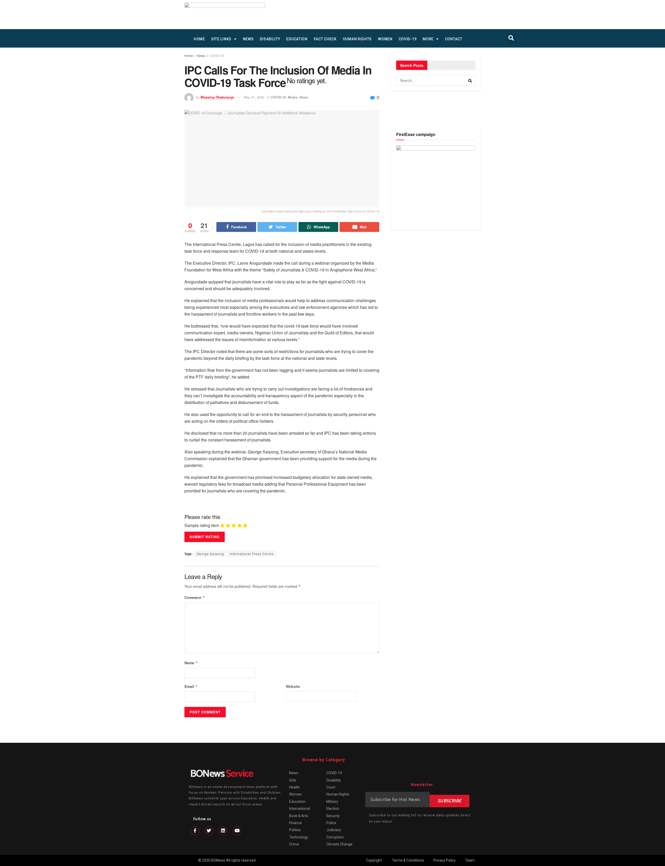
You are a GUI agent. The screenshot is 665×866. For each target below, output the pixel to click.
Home (188, 55)
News (248, 39)
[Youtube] (236, 830)
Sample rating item (201, 525)
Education (296, 39)
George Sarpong (210, 553)
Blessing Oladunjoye (217, 97)
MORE (428, 39)
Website (293, 686)
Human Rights (357, 39)
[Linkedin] (222, 830)
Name (191, 662)
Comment (194, 597)
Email (191, 686)
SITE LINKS (221, 39)
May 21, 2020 (254, 97)
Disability (270, 39)
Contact (453, 39)
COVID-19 (408, 39)
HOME (199, 39)
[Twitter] (208, 830)
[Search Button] (470, 80)
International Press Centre (252, 553)
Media (292, 97)
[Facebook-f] (194, 830)
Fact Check (325, 39)
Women (385, 39)
